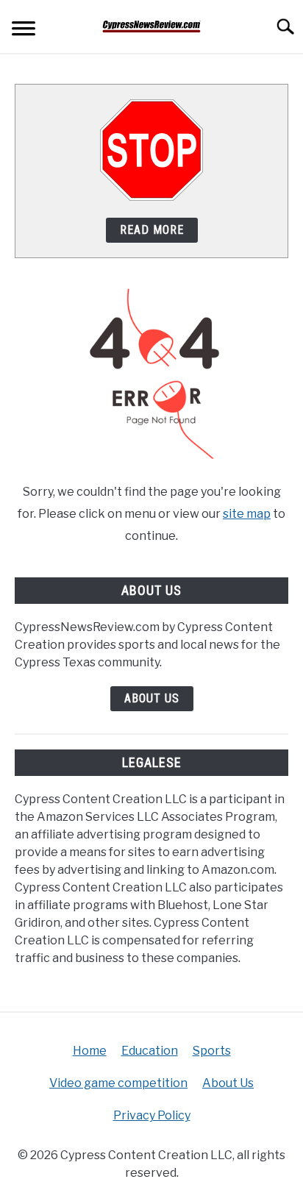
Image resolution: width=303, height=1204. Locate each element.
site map (247, 514)
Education (149, 1051)
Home (90, 1051)
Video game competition (118, 1083)
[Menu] (23, 30)
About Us (151, 698)
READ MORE (152, 230)
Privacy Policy (151, 1115)
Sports (212, 1051)
